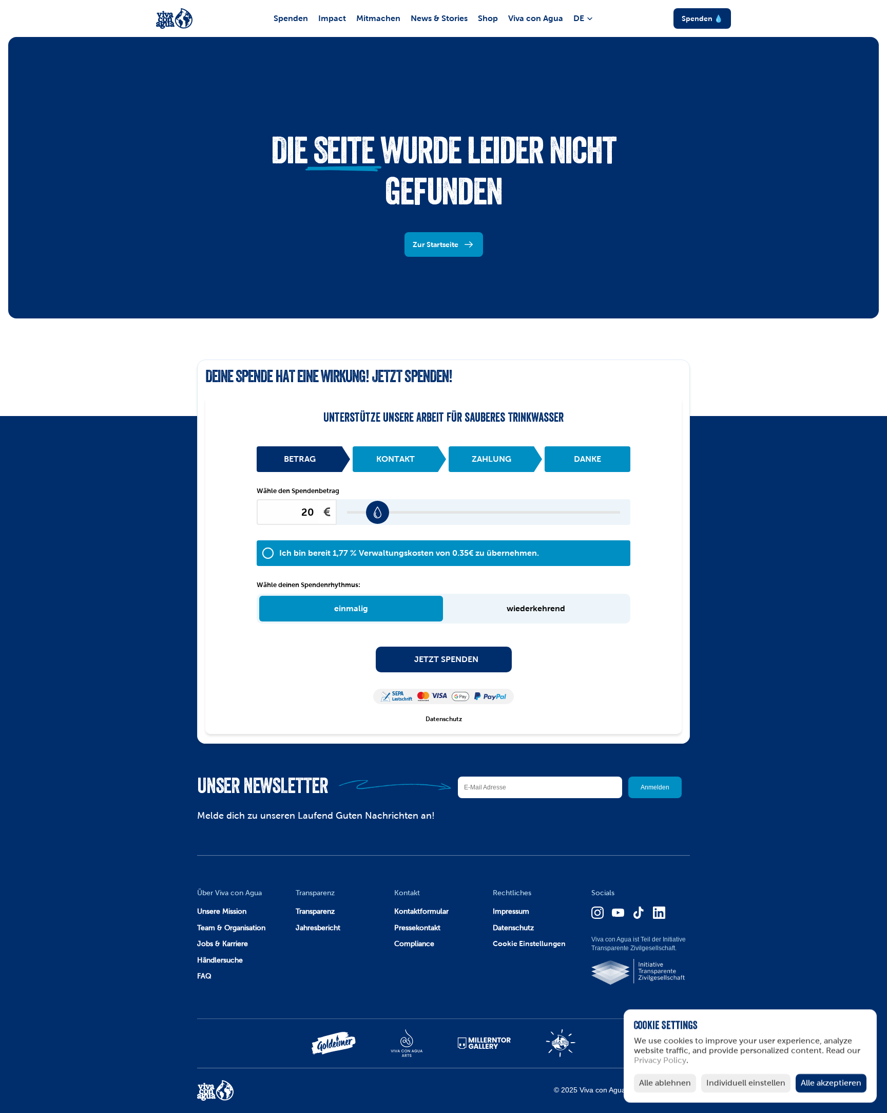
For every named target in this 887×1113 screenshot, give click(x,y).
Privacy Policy (660, 1061)
